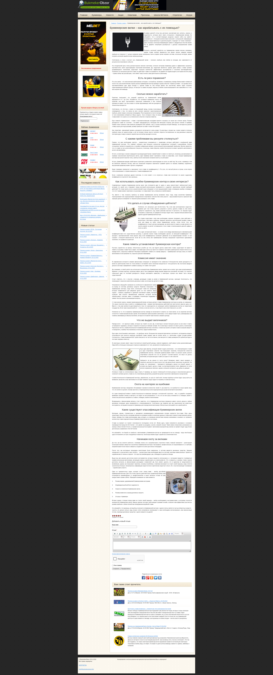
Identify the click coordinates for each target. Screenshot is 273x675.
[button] (114, 534)
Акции (120, 15)
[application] (152, 542)
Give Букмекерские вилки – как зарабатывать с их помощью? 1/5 (113, 515)
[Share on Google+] (147, 577)
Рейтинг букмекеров (90, 127)
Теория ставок (121, 23)
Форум (189, 15)
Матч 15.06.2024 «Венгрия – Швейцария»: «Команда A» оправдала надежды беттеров (93, 217)
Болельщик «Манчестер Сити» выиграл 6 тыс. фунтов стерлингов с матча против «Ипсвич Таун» (92, 201)
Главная (83, 15)
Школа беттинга (160, 15)
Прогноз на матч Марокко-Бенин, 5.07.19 (140, 591)
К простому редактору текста (121, 554)
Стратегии (177, 15)
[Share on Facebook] (143, 577)
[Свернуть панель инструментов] (190, 540)
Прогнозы (144, 15)
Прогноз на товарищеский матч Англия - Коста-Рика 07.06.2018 (147, 626)
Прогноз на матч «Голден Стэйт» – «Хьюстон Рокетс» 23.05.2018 (147, 601)
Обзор (102, 133)
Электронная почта (86, 116)
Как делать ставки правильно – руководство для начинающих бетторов (149, 609)
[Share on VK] (159, 577)
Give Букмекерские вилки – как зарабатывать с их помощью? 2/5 (115, 515)
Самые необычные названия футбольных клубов (143, 636)
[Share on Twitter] (155, 577)
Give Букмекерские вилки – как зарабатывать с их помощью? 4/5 (118, 515)
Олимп (92, 145)
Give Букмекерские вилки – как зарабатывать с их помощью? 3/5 (117, 515)
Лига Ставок (94, 152)
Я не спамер (118, 565)
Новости (110, 15)
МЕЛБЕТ (92, 131)
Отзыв (114, 530)
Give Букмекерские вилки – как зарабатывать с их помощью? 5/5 (120, 515)
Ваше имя (115, 525)
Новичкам (131, 15)
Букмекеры (96, 15)
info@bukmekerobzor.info (86, 669)
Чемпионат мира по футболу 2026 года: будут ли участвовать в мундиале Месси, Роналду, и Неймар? (92, 188)
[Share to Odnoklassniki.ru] (151, 577)
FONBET (92, 160)
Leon (91, 137)
